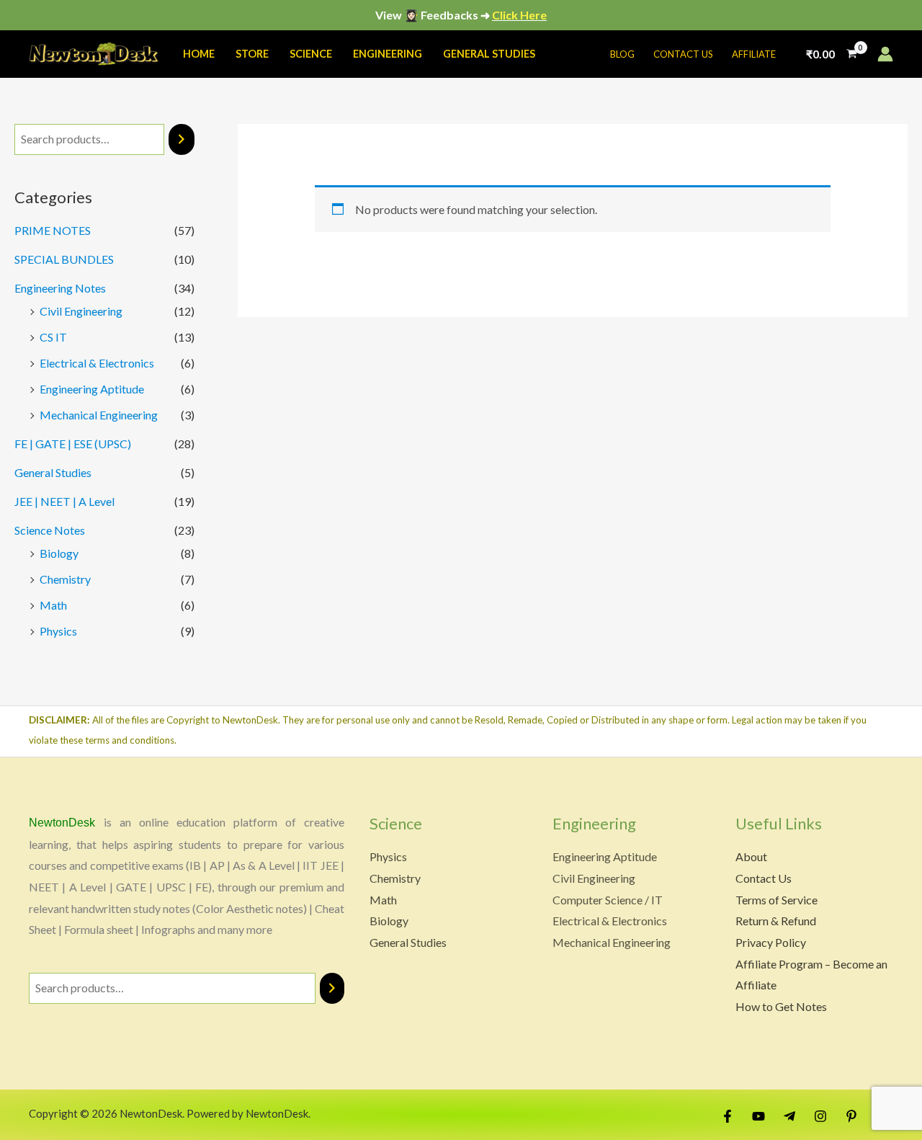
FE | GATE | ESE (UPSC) (72, 443)
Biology (59, 553)
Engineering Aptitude (92, 389)
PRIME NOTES (52, 230)
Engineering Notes (60, 288)
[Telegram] (789, 1116)
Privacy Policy (770, 942)
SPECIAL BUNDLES (64, 259)
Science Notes (49, 530)
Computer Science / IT (607, 900)
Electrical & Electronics (97, 363)
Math (53, 605)
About (751, 856)
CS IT (53, 337)
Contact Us (763, 878)
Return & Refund (775, 920)
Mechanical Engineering (99, 415)
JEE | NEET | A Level (64, 501)
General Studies (52, 472)
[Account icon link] (885, 54)
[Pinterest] (851, 1116)
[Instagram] (820, 1116)
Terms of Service (776, 900)
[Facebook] (727, 1116)
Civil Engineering (81, 311)
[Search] (181, 139)
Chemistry (65, 579)
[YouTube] (758, 1116)
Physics (58, 631)
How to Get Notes (781, 1006)
